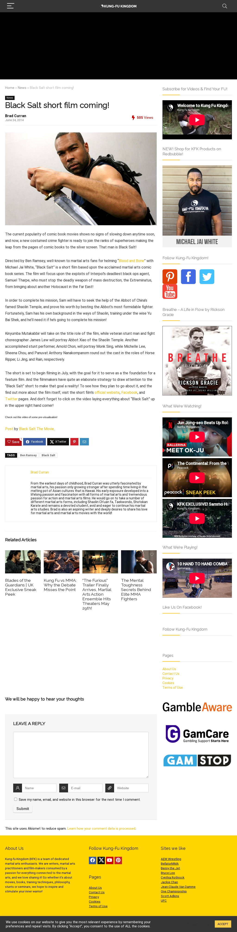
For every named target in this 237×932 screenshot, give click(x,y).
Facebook (129, 392)
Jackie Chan (169, 882)
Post (9, 429)
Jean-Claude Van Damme (178, 886)
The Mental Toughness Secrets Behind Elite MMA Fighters (136, 589)
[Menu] (10, 6)
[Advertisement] (118, 47)
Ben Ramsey (28, 455)
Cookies (168, 683)
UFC (164, 900)
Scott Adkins (170, 896)
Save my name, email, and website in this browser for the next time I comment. (79, 800)
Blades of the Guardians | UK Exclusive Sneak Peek (20, 587)
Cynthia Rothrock (172, 877)
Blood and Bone (131, 261)
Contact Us (170, 674)
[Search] (224, 6)
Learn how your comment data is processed (101, 828)
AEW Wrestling (171, 859)
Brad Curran (15, 116)
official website (107, 392)
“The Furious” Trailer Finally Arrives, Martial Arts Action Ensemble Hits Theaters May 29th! (96, 594)
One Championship (174, 891)
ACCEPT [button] (223, 924)
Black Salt (48, 455)
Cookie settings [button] (199, 924)
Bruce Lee (168, 873)
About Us (169, 669)
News (22, 88)
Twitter (11, 399)
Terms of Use (172, 687)
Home (9, 88)
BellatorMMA (170, 863)
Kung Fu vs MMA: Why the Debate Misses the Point (60, 585)
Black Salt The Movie (36, 429)
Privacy (167, 678)
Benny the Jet (170, 868)
